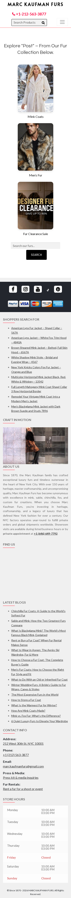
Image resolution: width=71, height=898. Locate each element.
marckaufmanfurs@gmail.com (23, 766)
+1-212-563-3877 (30, 14)
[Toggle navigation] (62, 22)
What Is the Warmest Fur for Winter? (34, 705)
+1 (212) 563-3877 (16, 755)
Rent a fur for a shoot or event (23, 789)
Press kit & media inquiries (20, 777)
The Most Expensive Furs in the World (34, 694)
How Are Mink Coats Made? (28, 710)
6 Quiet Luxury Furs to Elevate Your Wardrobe (39, 721)
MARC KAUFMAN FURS (36, 4)
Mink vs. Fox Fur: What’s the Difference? (36, 715)
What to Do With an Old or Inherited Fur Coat (39, 679)
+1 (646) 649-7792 (45, 533)
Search (36, 255)
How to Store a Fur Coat (26, 700)
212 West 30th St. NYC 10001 (23, 743)
